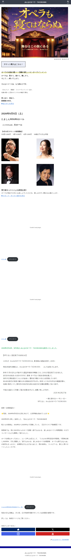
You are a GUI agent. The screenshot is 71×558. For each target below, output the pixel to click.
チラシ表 (3, 259)
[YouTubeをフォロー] (53, 534)
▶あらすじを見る (7, 103)
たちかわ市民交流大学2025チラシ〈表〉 (12, 507)
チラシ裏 (3, 339)
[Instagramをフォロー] (18, 534)
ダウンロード (12, 259)
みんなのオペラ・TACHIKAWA (35, 2)
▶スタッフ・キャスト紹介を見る (13, 196)
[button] (65, 351)
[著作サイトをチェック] (18, 529)
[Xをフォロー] (53, 529)
